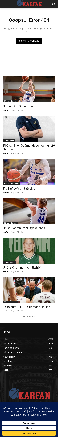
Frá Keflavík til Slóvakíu (19, 188)
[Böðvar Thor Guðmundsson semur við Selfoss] (29, 129)
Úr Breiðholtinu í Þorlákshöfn (23, 267)
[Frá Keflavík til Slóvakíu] (29, 172)
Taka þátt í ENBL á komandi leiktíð (27, 307)
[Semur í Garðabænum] (29, 89)
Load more (28, 316)
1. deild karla (9, 140)
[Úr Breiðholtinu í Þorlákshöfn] (29, 251)
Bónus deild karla (10, 101)
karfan (6, 110)
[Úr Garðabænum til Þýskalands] (29, 211)
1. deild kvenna (9, 262)
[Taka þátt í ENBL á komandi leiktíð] (29, 290)
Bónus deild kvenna (11, 184)
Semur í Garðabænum (18, 106)
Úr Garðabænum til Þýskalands (24, 228)
